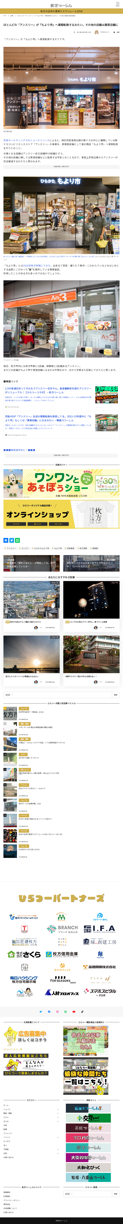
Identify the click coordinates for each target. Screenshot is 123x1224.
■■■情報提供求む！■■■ (19, 450)
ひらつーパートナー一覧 (12, 1049)
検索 (115, 695)
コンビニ (25, 548)
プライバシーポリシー (11, 1200)
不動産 (6, 1149)
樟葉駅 (95, 548)
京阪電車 (70, 548)
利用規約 (6, 1196)
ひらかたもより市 (41, 548)
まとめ (6, 1121)
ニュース (6, 1109)
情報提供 (6, 1192)
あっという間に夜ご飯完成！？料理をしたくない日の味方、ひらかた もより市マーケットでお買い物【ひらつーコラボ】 (49, 256)
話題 (118, 32)
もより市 (58, 548)
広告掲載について (10, 1208)
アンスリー (11, 548)
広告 (5, 1153)
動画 (5, 1129)
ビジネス (6, 1141)
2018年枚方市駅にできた (36, 265)
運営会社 (6, 1204)
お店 (5, 1125)
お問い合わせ (8, 1157)
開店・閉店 (7, 1113)
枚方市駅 (83, 548)
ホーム (6, 1105)
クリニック (7, 1133)
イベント (6, 1137)
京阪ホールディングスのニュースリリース (26, 140)
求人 (5, 1145)
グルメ (6, 1117)
